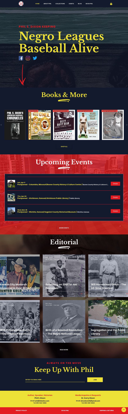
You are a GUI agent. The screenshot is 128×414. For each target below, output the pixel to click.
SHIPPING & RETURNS (107, 410)
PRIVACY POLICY (21, 410)
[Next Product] (127, 125)
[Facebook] (21, 58)
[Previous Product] (1, 125)
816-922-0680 (41, 403)
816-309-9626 (89, 403)
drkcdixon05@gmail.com (90, 401)
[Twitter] (35, 58)
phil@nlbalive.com (42, 401)
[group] (64, 125)
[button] (111, 3)
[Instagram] (28, 58)
